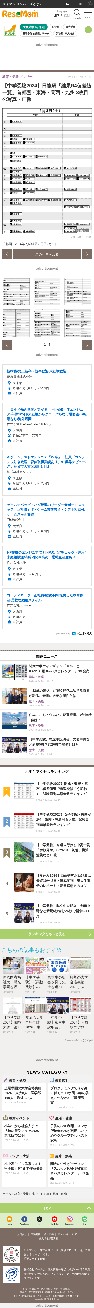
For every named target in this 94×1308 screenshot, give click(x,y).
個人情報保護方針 (48, 1238)
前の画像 (7, 254)
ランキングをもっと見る (47, 934)
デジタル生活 (19, 1155)
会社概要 (49, 1234)
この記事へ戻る (47, 254)
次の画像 (87, 254)
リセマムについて (67, 1234)
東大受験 (70, 26)
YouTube (54, 1224)
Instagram (69, 1224)
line (84, 1224)
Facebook (24, 1224)
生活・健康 (63, 1118)
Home (9, 1224)
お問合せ (22, 1234)
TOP (47, 1208)
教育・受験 (17, 1080)
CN (67, 15)
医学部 (55, 26)
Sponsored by (62, 633)
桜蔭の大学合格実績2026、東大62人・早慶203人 (79, 987)
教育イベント (19, 1118)
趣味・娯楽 (63, 1155)
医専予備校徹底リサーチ (36, 33)
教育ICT (61, 1080)
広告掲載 (35, 1234)
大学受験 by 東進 (34, 27)
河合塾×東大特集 (65, 33)
